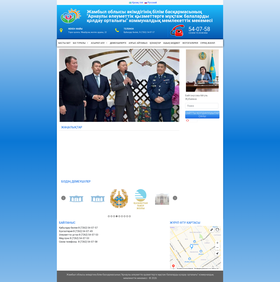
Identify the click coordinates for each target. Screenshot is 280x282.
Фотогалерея (190, 43)
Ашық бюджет (171, 43)
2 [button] (111, 216)
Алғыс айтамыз (138, 43)
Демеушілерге (118, 43)
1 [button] (109, 216)
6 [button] (122, 216)
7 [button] (124, 216)
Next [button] (175, 198)
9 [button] (130, 216)
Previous (54, 84)
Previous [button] (63, 198)
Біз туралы (79, 43)
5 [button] (119, 216)
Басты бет (64, 43)
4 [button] (117, 216)
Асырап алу (98, 43)
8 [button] (127, 216)
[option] (76, 199)
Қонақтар (155, 43)
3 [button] (114, 216)
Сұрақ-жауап (207, 43)
